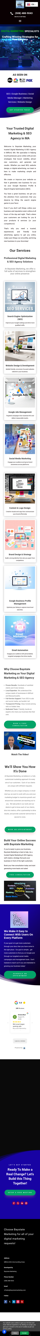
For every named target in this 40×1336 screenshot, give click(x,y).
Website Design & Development (20, 365)
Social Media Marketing (20, 458)
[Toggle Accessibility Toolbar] (4, 1331)
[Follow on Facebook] (13, 1203)
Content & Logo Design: (20, 508)
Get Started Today (20, 110)
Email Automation (20, 650)
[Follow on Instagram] (26, 1203)
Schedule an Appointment (20, 974)
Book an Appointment (20, 829)
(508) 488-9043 (9, 1281)
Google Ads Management (20, 412)
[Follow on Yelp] (22, 1301)
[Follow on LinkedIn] (22, 1203)
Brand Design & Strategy (20, 554)
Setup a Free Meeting (20, 1192)
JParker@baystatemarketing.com (15, 1290)
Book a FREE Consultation (20, 724)
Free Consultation (20, 875)
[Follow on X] (18, 1203)
